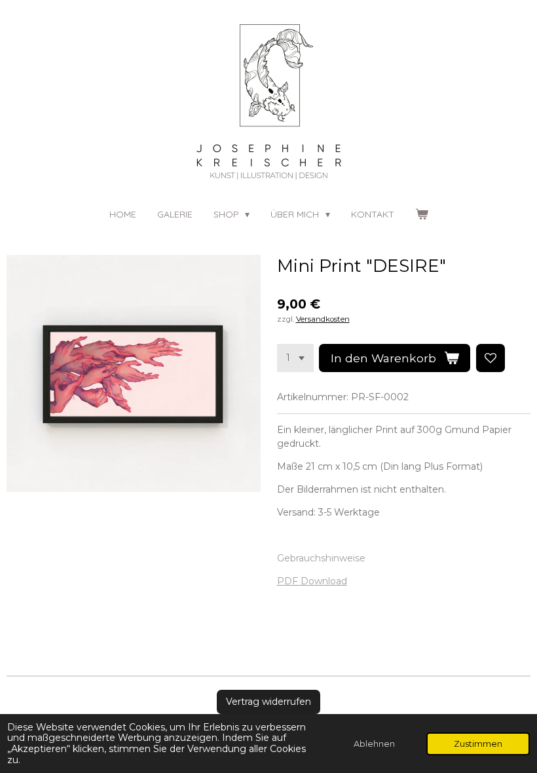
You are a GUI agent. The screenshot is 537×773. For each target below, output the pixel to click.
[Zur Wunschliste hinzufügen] (490, 358)
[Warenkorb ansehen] (421, 214)
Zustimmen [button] (478, 744)
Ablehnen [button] (374, 744)
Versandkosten (323, 319)
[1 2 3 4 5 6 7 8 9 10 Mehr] (295, 358)
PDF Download (312, 581)
